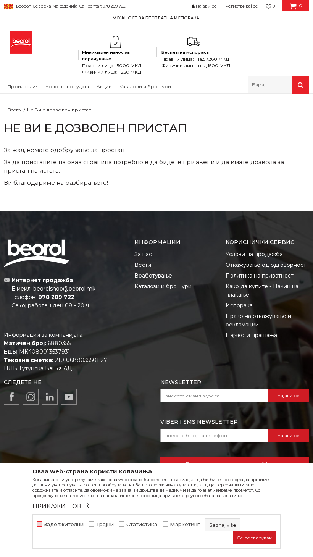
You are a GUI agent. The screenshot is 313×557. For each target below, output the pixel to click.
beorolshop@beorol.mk (64, 288)
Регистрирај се (242, 6)
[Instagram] (30, 396)
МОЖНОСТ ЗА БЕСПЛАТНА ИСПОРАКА (156, 18)
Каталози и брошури (163, 286)
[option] (156, 18)
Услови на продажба (254, 254)
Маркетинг (185, 524)
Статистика (141, 524)
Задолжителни (64, 524)
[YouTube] (68, 396)
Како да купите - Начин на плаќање (262, 290)
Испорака (239, 305)
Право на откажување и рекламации (258, 320)
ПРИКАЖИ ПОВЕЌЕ (62, 506)
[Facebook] (11, 396)
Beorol (15, 110)
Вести (142, 265)
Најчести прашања (251, 335)
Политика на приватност (260, 275)
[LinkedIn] (49, 396)
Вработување (153, 275)
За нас (143, 254)
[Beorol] (21, 42)
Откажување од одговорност (266, 265)
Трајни (105, 524)
